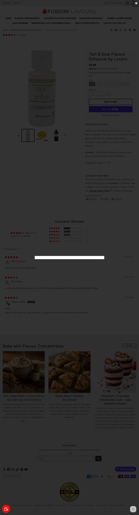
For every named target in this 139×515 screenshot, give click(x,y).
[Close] (136, 3)
